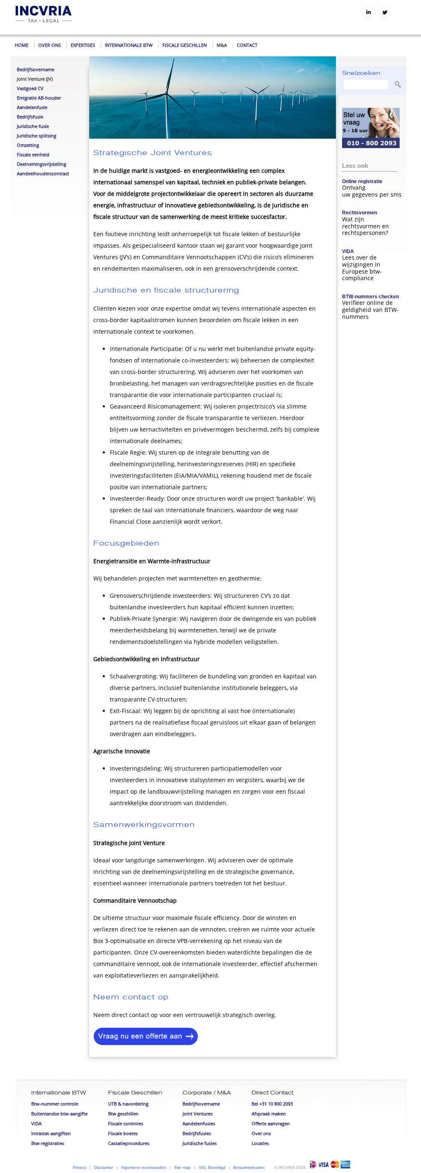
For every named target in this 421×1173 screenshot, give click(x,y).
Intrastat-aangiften (51, 1133)
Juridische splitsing (36, 135)
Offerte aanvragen (271, 1123)
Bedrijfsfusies (197, 1133)
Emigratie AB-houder (39, 98)
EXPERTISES (83, 45)
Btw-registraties (47, 1143)
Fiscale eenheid (33, 154)
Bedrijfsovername (35, 69)
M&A (222, 45)
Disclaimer (103, 1167)
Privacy (79, 1167)
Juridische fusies (200, 1143)
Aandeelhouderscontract (43, 173)
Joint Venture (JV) (35, 79)
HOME (21, 45)
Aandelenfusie (32, 107)
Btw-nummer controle (54, 1104)
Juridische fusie (33, 126)
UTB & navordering (128, 1104)
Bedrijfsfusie (30, 117)
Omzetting (28, 145)
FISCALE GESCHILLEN (184, 45)
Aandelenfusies (199, 1123)
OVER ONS (49, 45)
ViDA (36, 1123)
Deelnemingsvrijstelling (41, 164)
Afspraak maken (269, 1113)
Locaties (260, 1143)
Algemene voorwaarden (143, 1167)
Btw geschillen (123, 1113)
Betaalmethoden (249, 1167)
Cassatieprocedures (128, 1143)
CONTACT (247, 45)
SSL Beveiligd (212, 1167)
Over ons (261, 1133)
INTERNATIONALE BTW (129, 45)
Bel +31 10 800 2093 (272, 1104)
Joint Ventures (198, 1113)
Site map (182, 1167)
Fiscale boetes (123, 1133)
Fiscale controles (125, 1123)
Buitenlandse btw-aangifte (59, 1113)
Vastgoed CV (30, 88)
